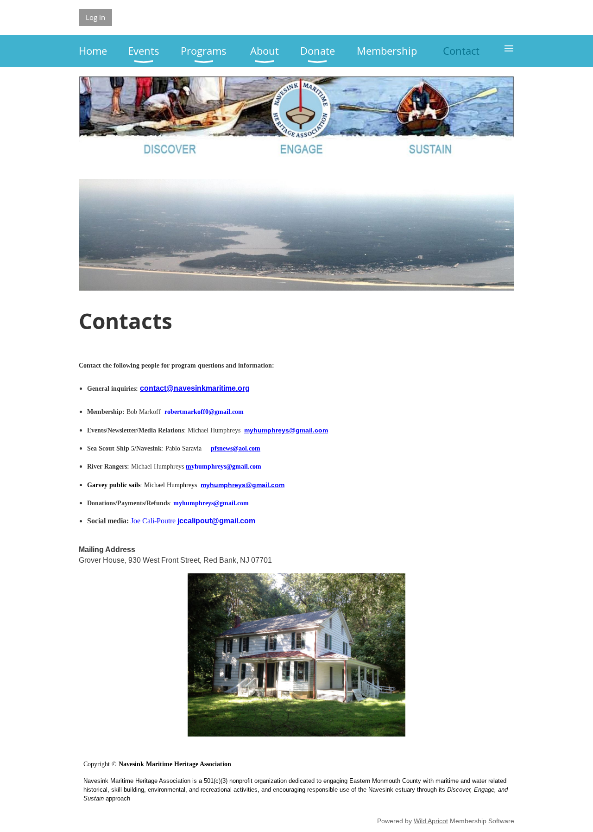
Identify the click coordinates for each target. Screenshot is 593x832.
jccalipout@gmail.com (216, 521)
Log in (95, 17)
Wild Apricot (431, 821)
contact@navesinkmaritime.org (195, 388)
